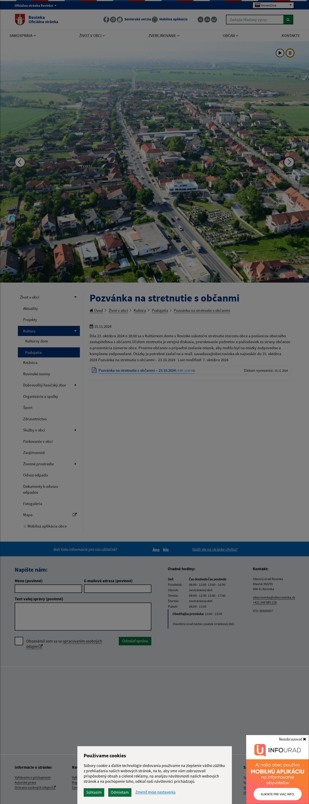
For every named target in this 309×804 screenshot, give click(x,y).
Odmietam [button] (120, 792)
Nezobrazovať (291, 739)
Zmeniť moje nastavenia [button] (155, 792)
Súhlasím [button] (94, 792)
